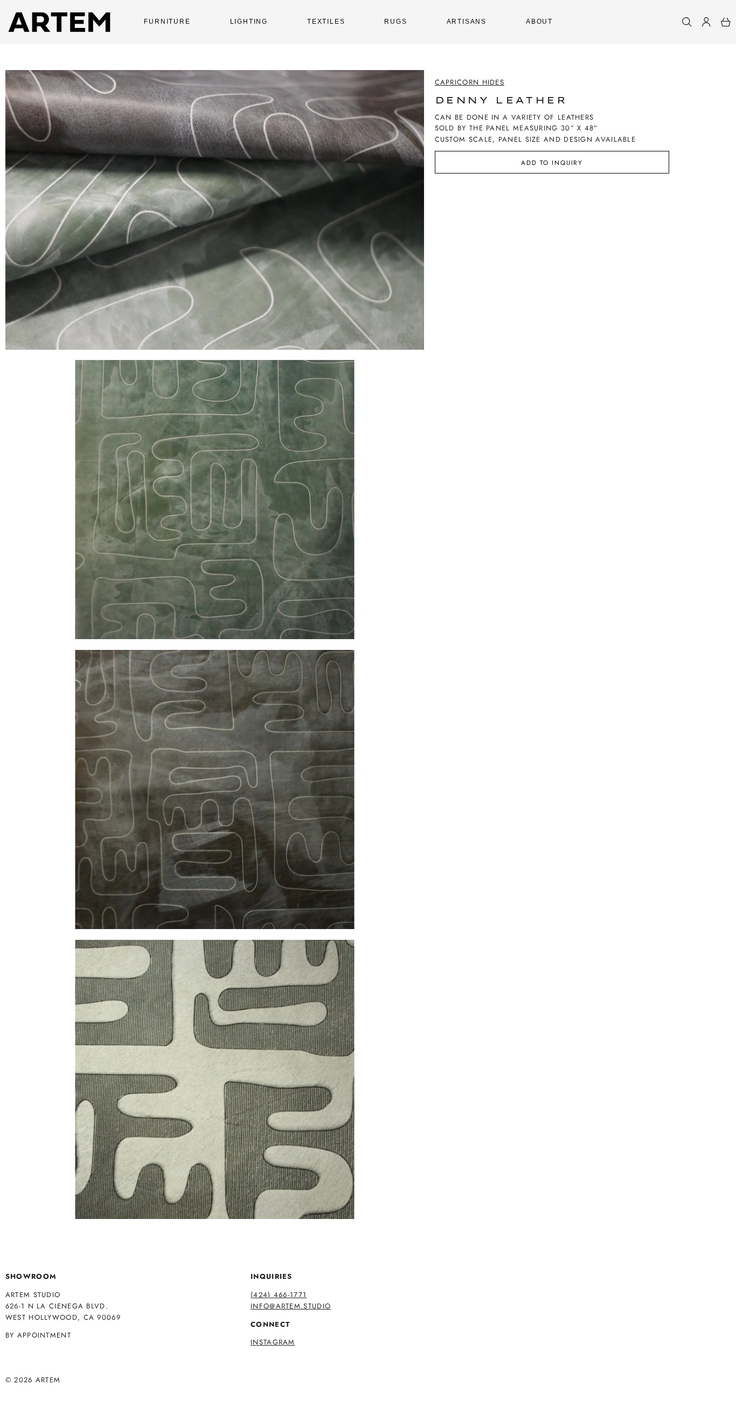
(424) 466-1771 (279, 1295)
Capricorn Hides (470, 82)
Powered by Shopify (47, 1394)
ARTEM (48, 1380)
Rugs (395, 21)
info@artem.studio (291, 1306)
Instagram (273, 1342)
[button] (687, 22)
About (539, 21)
